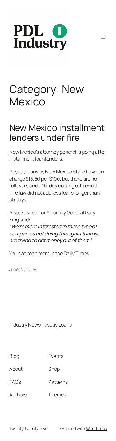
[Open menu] (103, 37)
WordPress (96, 428)
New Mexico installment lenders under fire (57, 132)
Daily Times (76, 253)
